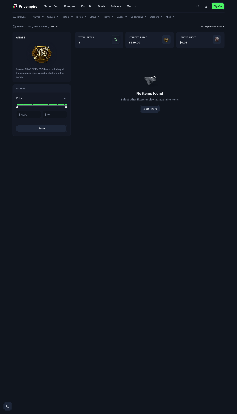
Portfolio (86, 6)
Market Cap (51, 6)
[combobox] (212, 26)
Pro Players (40, 26)
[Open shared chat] (7, 406)
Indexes (116, 6)
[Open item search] (198, 6)
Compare (70, 6)
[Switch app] (205, 6)
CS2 (29, 26)
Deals (101, 6)
